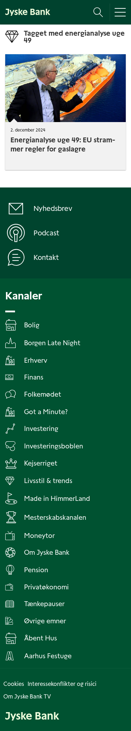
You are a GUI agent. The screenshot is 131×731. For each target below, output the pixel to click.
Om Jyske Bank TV (27, 696)
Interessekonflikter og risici (62, 684)
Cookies (13, 684)
